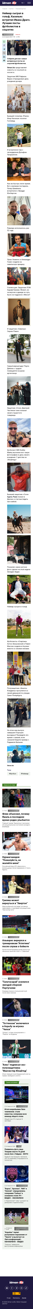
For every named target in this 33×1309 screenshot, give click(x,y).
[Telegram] (16, 1288)
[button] (4, 41)
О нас (9, 1298)
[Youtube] (7, 1288)
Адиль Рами (12, 497)
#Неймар (24, 774)
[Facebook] (11, 1288)
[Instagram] (21, 1288)
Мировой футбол (7, 34)
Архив (24, 1298)
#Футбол (12, 774)
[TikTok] (26, 1288)
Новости (18, 34)
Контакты (16, 1298)
